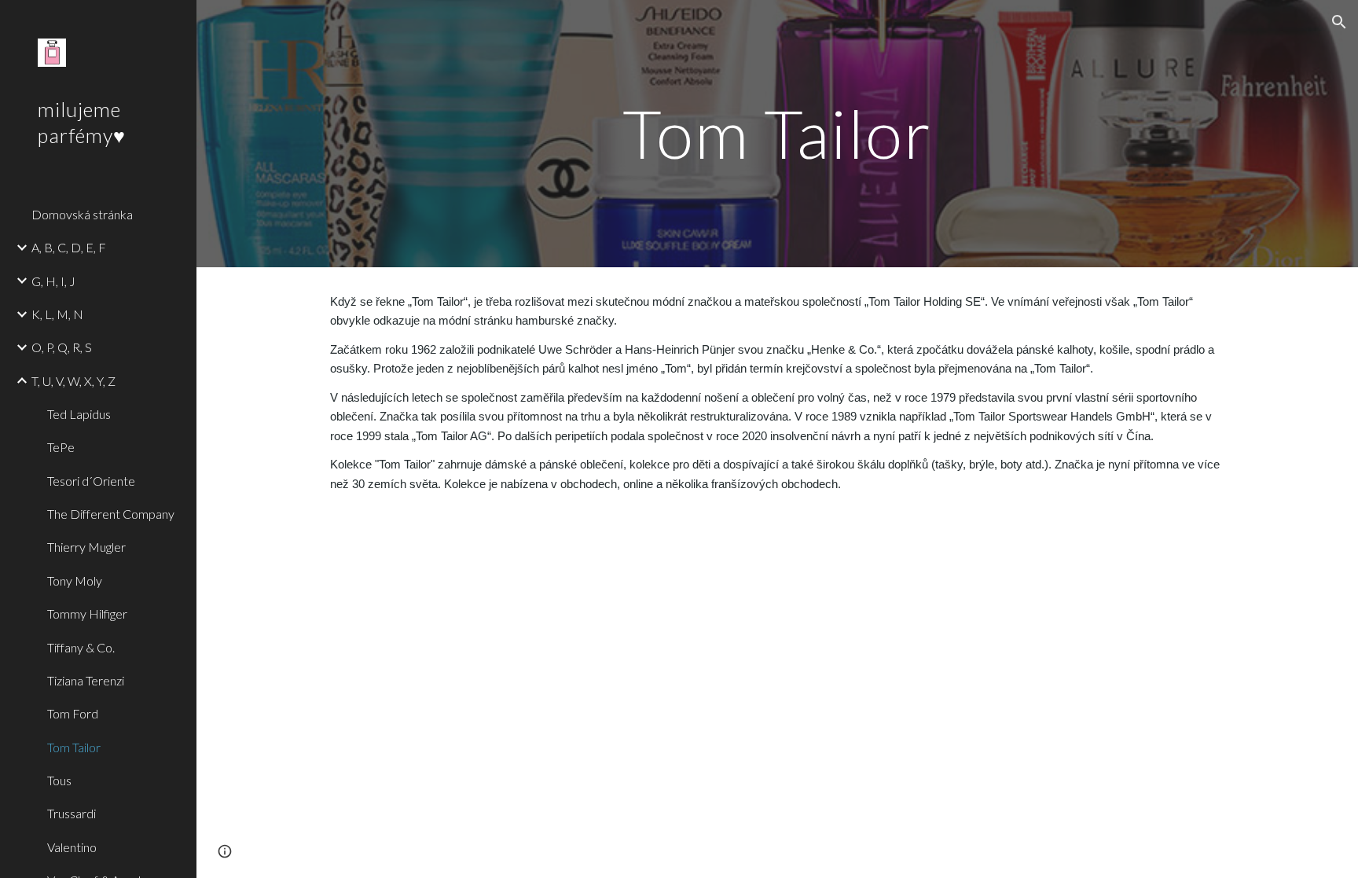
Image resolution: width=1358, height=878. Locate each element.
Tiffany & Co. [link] (81, 647)
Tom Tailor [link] (74, 747)
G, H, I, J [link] (53, 281)
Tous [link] (59, 780)
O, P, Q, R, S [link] (61, 347)
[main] (777, 133)
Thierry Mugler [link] (86, 546)
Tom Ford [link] (72, 713)
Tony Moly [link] (74, 580)
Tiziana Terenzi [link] (85, 680)
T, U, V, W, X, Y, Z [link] (73, 380)
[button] (1339, 22)
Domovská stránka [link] (82, 214)
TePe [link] (61, 446)
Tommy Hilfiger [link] (87, 613)
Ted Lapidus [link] (79, 413)
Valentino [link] (72, 846)
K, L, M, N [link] (57, 314)
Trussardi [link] (71, 813)
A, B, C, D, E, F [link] (68, 247)
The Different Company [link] (110, 513)
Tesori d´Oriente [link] (91, 480)
